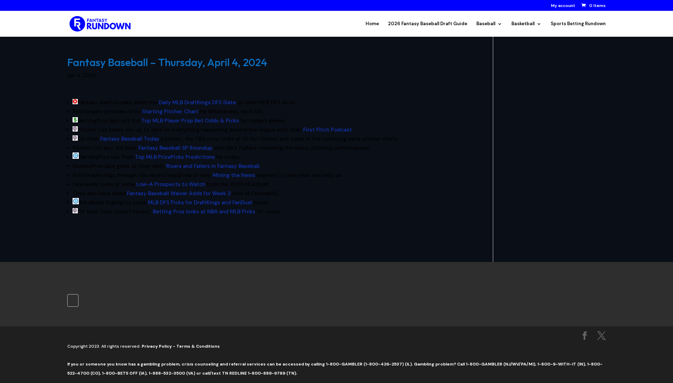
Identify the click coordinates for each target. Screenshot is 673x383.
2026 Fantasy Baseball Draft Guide (427, 24)
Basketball (523, 24)
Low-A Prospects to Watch (170, 184)
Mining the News (234, 175)
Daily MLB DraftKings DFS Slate (197, 102)
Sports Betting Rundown (578, 24)
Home (372, 24)
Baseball (485, 24)
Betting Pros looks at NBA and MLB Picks (204, 211)
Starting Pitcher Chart (170, 111)
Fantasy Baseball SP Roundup (175, 147)
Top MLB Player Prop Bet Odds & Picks (190, 120)
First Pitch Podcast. (328, 129)
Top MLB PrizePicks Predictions (175, 157)
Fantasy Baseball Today (129, 138)
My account (563, 5)
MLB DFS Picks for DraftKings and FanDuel (200, 202)
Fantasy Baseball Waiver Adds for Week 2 (179, 193)
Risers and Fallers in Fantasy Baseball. (213, 166)
